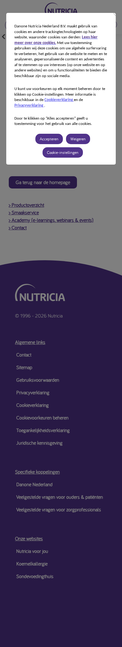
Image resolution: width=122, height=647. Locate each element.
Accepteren (49, 139)
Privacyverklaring (29, 106)
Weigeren (78, 139)
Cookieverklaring (59, 100)
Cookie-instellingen (63, 152)
